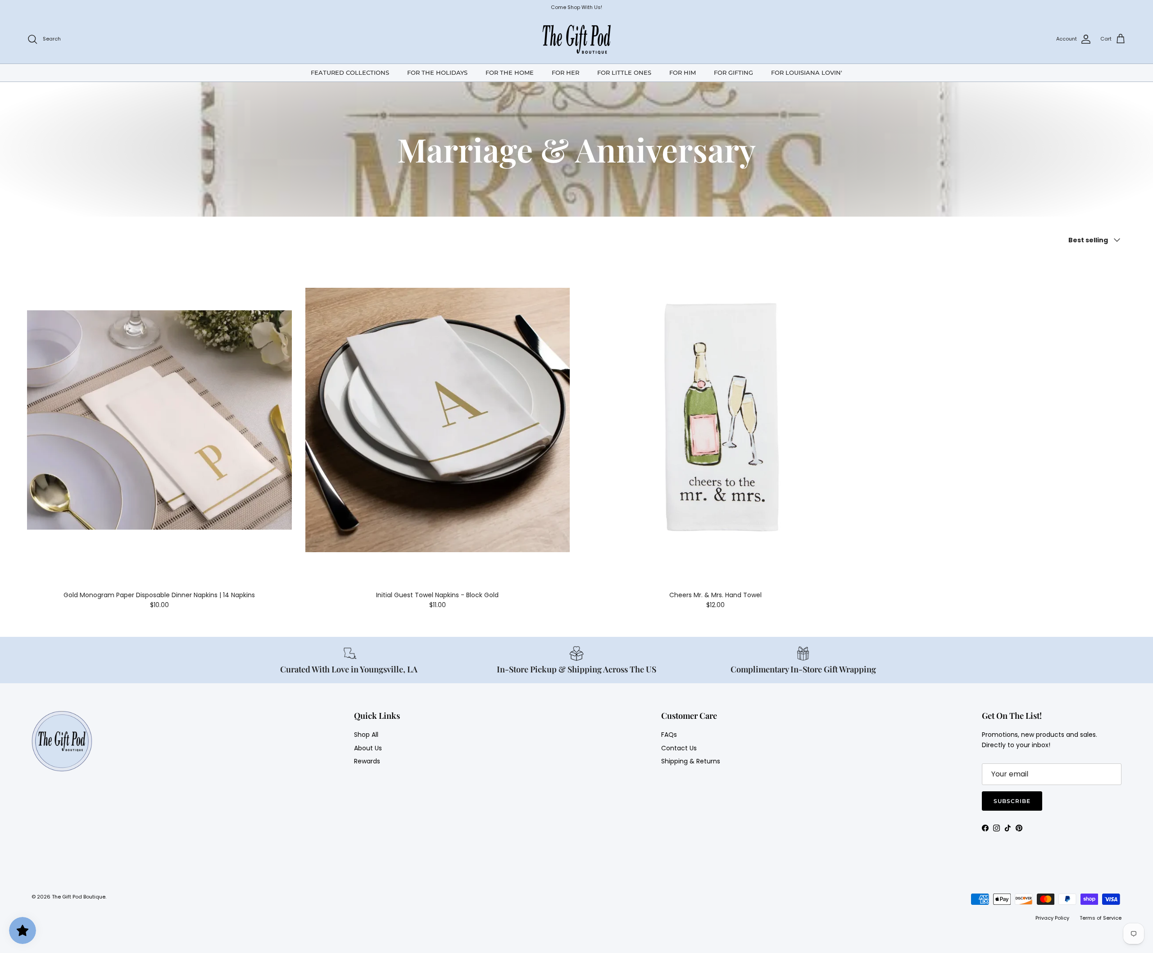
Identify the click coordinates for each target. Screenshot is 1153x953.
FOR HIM (682, 72)
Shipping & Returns (690, 761)
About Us (368, 748)
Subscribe (1012, 801)
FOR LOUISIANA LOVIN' (806, 72)
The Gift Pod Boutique (78, 896)
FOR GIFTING (733, 72)
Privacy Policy (1052, 917)
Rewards (367, 761)
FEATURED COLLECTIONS (350, 72)
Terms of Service (1100, 917)
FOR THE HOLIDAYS (437, 72)
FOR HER (565, 72)
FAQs (669, 734)
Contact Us (679, 748)
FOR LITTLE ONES (624, 72)
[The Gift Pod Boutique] (577, 39)
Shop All (366, 734)
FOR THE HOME (510, 72)
